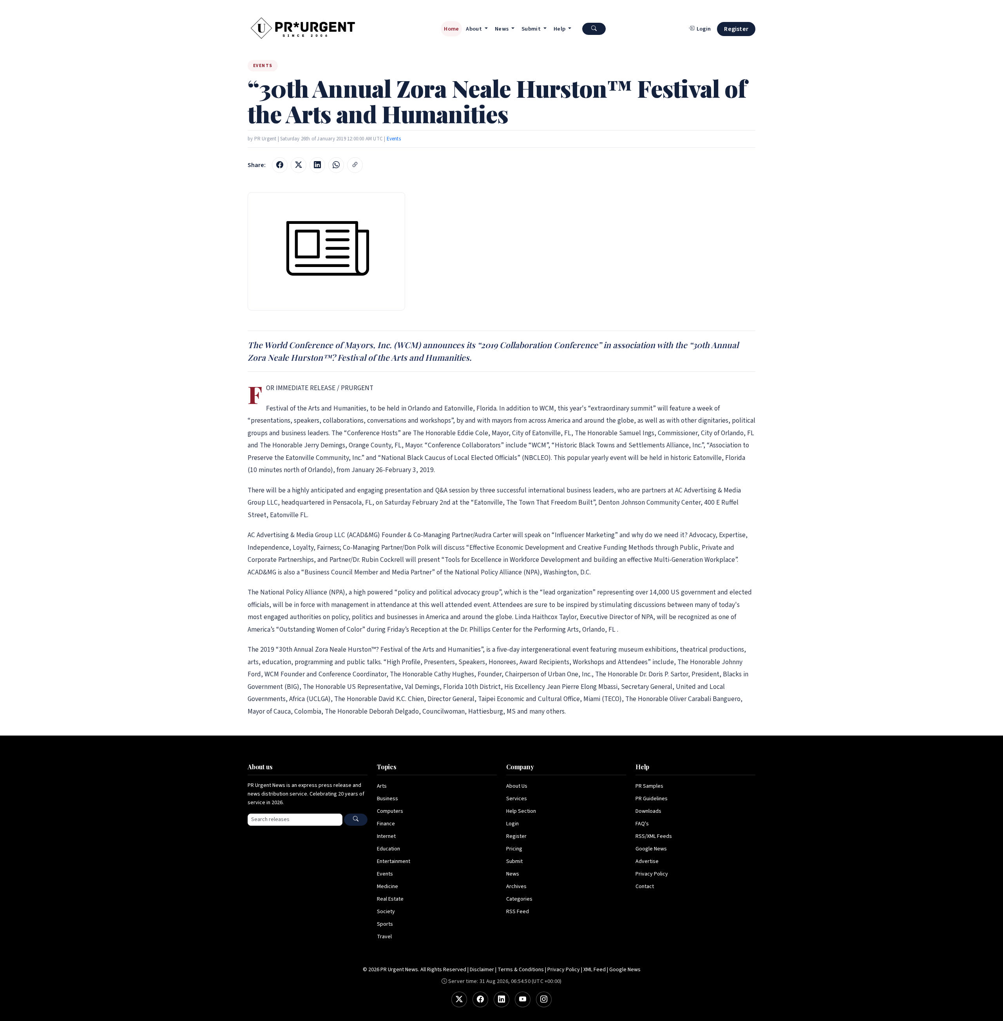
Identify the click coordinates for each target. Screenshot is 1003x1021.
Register (736, 29)
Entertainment (393, 861)
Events (394, 138)
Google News (651, 849)
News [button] (502, 29)
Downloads (648, 811)
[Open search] (594, 29)
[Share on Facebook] (280, 165)
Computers (390, 811)
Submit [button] (531, 29)
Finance (386, 824)
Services (516, 799)
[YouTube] (522, 999)
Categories (519, 899)
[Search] (356, 820)
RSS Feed (517, 912)
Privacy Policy (651, 874)
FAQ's (642, 824)
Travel (384, 937)
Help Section (521, 811)
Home (451, 29)
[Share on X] (298, 165)
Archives (516, 886)
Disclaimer (482, 970)
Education (388, 849)
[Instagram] (544, 999)
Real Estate (390, 899)
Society (386, 912)
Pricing (514, 849)
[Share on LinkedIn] (317, 165)
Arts (382, 786)
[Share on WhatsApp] (336, 165)
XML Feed (594, 970)
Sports (385, 924)
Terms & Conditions (521, 970)
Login (512, 824)
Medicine (387, 886)
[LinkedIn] (501, 999)
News (512, 874)
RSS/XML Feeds (653, 836)
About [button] (474, 29)
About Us (516, 786)
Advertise (647, 861)
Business (387, 799)
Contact (644, 886)
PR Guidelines (651, 799)
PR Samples (649, 786)
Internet (386, 836)
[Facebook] (480, 999)
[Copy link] (355, 165)
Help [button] (560, 29)
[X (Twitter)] (459, 999)
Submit (514, 861)
